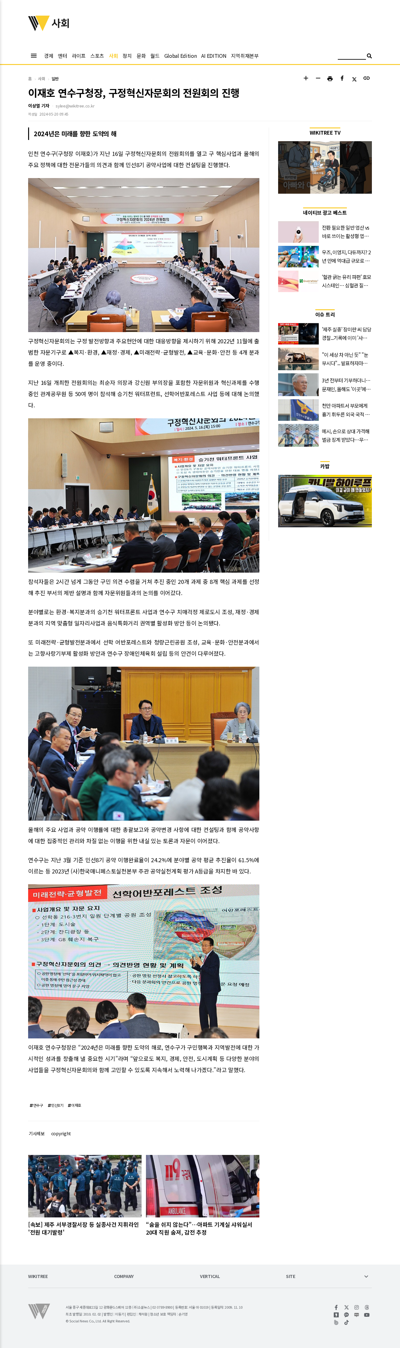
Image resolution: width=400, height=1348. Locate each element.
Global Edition (180, 55)
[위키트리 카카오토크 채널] (347, 1315)
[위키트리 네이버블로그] (357, 1315)
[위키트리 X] (347, 1307)
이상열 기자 (38, 105)
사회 (113, 55)
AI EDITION (213, 55)
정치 (127, 55)
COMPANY (124, 1276)
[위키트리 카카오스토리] (336, 1315)
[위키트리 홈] (39, 29)
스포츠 (97, 55)
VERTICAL (210, 1276)
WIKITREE (38, 1276)
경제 (48, 55)
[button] (305, 78)
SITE (290, 1276)
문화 (141, 55)
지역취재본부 (244, 55)
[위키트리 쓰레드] (367, 1307)
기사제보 (37, 1133)
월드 (154, 55)
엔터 (62, 55)
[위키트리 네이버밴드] (336, 1322)
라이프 (79, 55)
